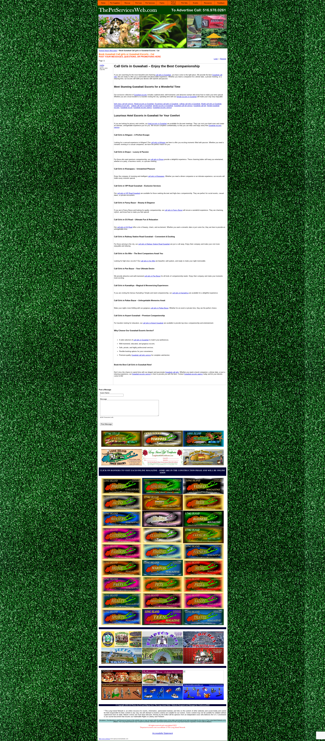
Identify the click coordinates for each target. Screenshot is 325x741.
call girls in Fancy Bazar (173, 210)
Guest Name (104, 393)
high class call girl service (123, 104)
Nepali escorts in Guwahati (144, 104)
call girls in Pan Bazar (152, 276)
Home (103, 3)
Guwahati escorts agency (142, 108)
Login (216, 59)
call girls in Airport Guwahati (153, 323)
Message (103, 399)
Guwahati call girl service (183, 106)
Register (223, 59)
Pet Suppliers (115, 3)
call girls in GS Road (124, 227)
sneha (102, 65)
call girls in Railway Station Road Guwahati (154, 244)
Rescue (127, 3)
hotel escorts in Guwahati (157, 124)
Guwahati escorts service (162, 108)
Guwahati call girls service (141, 355)
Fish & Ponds (173, 3)
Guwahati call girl (199, 106)
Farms (162, 3)
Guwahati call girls (172, 372)
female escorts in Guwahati (187, 97)
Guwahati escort (126, 108)
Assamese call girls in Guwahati (166, 104)
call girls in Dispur (157, 159)
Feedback (221, 3)
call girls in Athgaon (158, 142)
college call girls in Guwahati (189, 104)
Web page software (104, 738)
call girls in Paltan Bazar (159, 308)
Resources (208, 3)
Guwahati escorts (140, 95)
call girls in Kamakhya (180, 293)
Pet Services (150, 3)
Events (195, 3)
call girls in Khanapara (156, 176)
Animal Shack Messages (108, 51)
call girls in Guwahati (163, 75)
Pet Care (138, 3)
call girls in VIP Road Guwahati (128, 193)
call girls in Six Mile (148, 261)
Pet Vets (184, 3)
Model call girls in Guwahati (211, 104)
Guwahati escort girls (121, 106)
